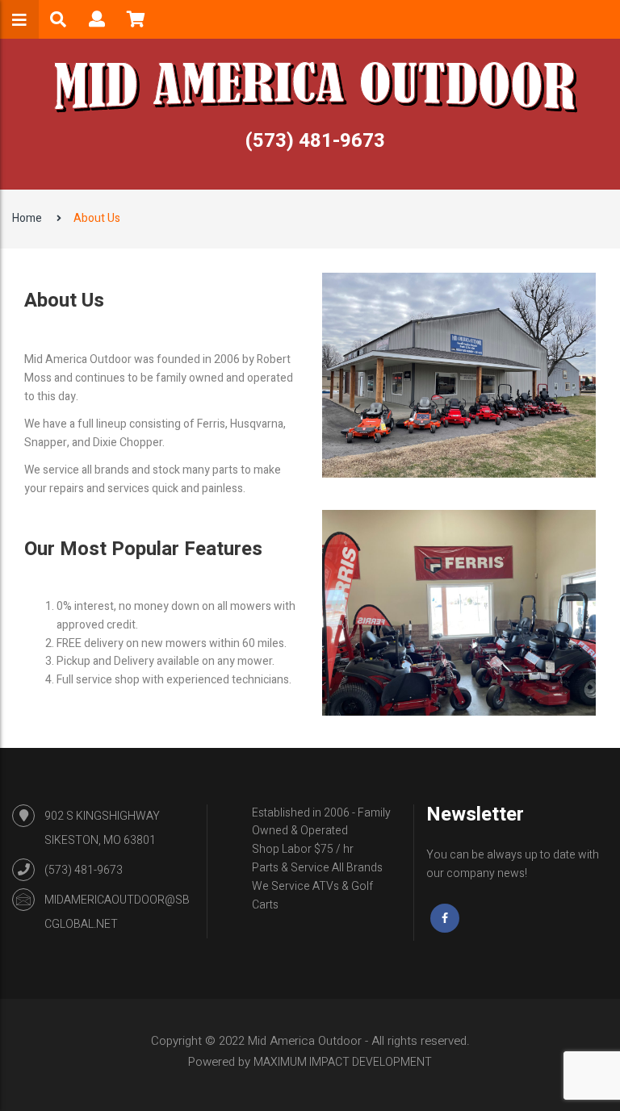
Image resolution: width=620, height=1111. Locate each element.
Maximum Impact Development (342, 1062)
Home (27, 218)
